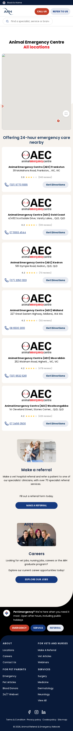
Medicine (43, 682)
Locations (8, 650)
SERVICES (44, 669)
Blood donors (10, 688)
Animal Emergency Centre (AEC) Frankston (36, 167)
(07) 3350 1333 (18, 280)
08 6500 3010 (17, 328)
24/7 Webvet (11, 694)
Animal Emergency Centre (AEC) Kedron (36, 262)
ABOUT (7, 643)
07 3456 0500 (18, 423)
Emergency (9, 676)
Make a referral (36, 505)
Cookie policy (49, 719)
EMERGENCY (19, 628)
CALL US (42, 11)
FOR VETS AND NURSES (53, 643)
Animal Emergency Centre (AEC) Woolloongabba (36, 406)
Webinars (43, 662)
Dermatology (45, 688)
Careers (7, 656)
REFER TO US (60, 11)
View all (42, 700)
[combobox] (27, 21)
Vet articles (44, 656)
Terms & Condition (15, 719)
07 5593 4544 (18, 232)
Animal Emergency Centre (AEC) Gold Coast (36, 214)
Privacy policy (34, 719)
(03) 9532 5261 (18, 376)
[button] (58, 121)
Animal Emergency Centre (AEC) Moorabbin (36, 358)
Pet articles (9, 682)
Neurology (44, 694)
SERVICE (38, 628)
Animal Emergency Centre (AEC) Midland (36, 310)
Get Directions (55, 184)
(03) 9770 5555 (19, 185)
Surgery (42, 676)
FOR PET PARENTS (14, 669)
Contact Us (9, 662)
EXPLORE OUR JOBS (36, 579)
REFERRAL (55, 628)
